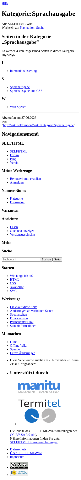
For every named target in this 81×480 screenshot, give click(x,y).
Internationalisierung (23, 70)
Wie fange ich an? (21, 276)
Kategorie (16, 198)
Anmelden (17, 182)
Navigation (27, 27)
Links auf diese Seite (23, 307)
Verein (14, 162)
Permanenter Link (21, 322)
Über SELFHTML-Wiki (26, 453)
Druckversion (19, 318)
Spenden (15, 349)
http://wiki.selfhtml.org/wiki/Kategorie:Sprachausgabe (38, 125)
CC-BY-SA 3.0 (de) (23, 434)
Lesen (14, 227)
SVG (13, 290)
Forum (14, 155)
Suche (40, 27)
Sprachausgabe (20, 87)
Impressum (17, 457)
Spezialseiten (18, 314)
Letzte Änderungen (22, 353)
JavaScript (16, 287)
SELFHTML (18, 151)
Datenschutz (18, 449)
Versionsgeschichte (22, 234)
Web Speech (18, 107)
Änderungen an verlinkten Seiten (31, 310)
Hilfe (5, 3)
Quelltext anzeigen (22, 230)
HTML (15, 279)
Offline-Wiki (18, 345)
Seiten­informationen (23, 326)
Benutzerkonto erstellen (25, 178)
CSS (13, 283)
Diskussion (17, 202)
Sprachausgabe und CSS (26, 90)
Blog (13, 159)
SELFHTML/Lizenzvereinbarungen (34, 442)
